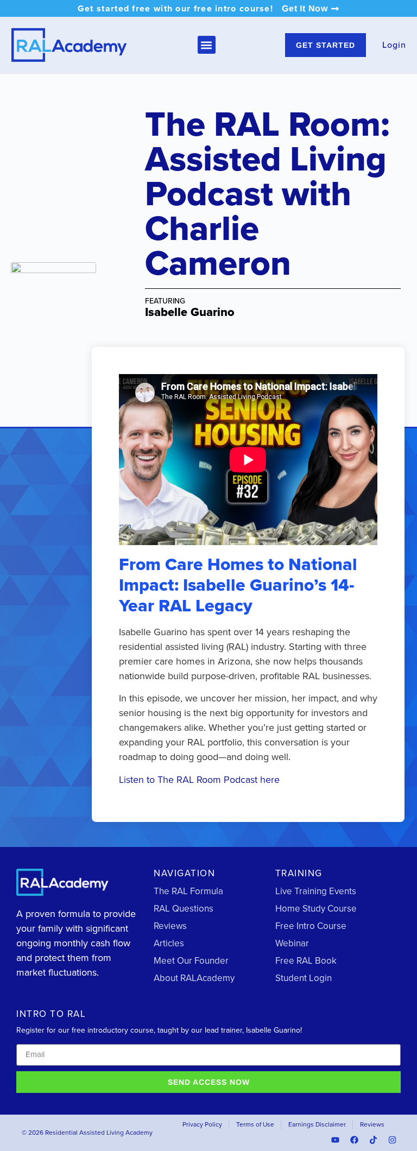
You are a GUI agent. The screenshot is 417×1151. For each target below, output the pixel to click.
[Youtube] (335, 1140)
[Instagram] (392, 1140)
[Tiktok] (373, 1140)
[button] (207, 45)
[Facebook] (354, 1140)
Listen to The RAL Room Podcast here (199, 780)
